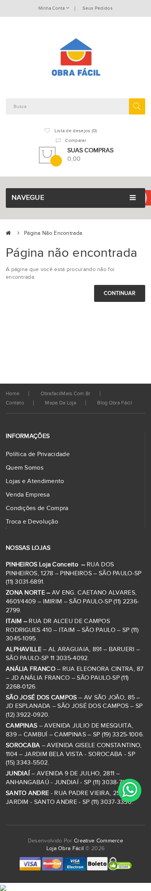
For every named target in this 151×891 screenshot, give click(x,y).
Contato (15, 403)
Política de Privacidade (38, 454)
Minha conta (52, 8)
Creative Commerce (98, 841)
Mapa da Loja (60, 403)
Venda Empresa (28, 495)
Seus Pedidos (97, 8)
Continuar (120, 293)
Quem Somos (24, 468)
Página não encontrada (53, 233)
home (12, 394)
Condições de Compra (37, 508)
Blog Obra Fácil (114, 403)
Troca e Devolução (32, 522)
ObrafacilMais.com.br (66, 394)
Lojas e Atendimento (35, 481)
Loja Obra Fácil (65, 849)
